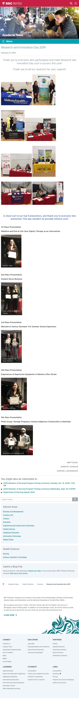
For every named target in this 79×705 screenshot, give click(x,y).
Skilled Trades (8, 540)
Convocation (32, 671)
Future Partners (58, 652)
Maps (4, 655)
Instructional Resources (36, 649)
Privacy (55, 676)
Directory (56, 673)
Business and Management (13, 512)
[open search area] (71, 3)
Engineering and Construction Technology (18, 526)
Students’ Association (35, 676)
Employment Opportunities (12, 649)
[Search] (75, 499)
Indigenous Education (11, 533)
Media (5, 658)
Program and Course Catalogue (63, 679)
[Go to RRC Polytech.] (3, 584)
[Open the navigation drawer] (75, 3)
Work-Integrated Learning (11, 688)
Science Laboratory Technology (15, 557)
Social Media (7, 661)
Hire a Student (8, 652)
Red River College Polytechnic (12, 3)
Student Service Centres (36, 679)
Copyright (31, 643)
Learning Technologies (35, 652)
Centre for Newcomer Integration (14, 673)
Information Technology (12, 536)
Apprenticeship (8, 671)
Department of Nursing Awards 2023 (19, 492)
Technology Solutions (60, 655)
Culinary (6, 519)
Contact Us (6, 643)
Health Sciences (9, 529)
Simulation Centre (9, 685)
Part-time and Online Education (13, 682)
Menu (9, 41)
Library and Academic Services (38, 673)
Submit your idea (34, 571)
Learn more (9, 615)
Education (7, 522)
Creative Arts (8, 515)
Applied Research (59, 646)
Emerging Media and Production (38, 646)
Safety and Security (59, 682)
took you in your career (19, 573)
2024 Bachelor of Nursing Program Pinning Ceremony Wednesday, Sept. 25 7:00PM (39, 489)
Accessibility (57, 671)
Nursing (6, 554)
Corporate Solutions (59, 649)
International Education (11, 679)
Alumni (55, 643)
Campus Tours (7, 646)
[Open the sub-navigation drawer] (3, 41)
